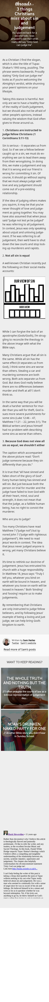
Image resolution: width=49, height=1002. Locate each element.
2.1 (32, 4)
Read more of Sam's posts (20, 649)
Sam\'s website (28, 643)
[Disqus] (24, 793)
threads (23, 3)
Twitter (15, 643)
